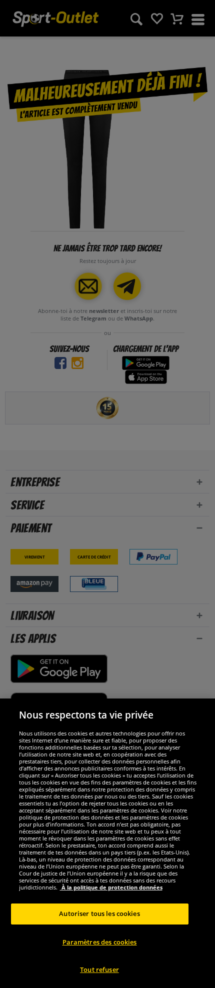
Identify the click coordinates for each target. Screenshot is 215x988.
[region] (107, 843)
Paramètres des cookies (99, 942)
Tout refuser (99, 969)
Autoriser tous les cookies (99, 913)
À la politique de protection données (111, 887)
